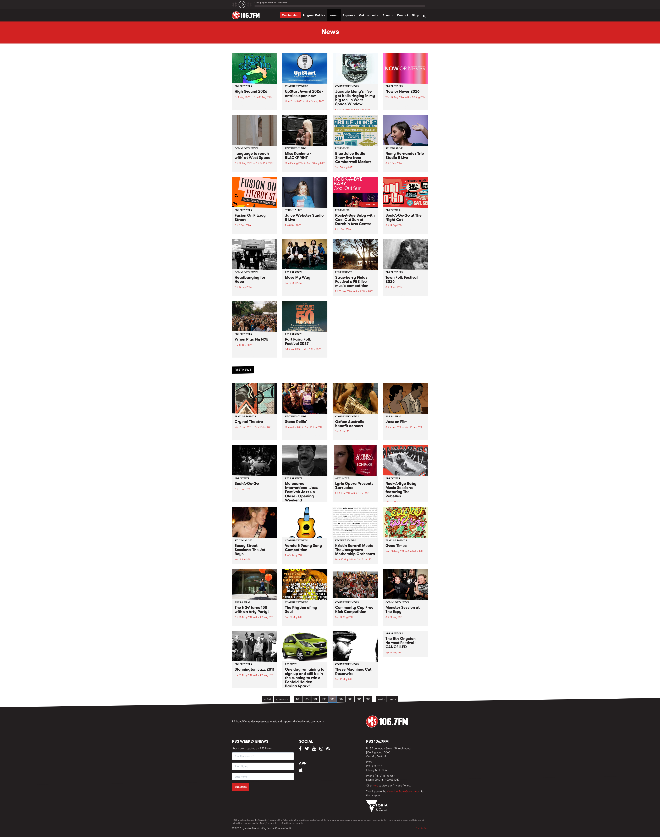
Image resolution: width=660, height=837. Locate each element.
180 (307, 699)
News (333, 15)
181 (315, 699)
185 (350, 699)
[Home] (247, 15)
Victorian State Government (403, 791)
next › (381, 699)
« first (267, 699)
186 (359, 699)
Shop (415, 15)
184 (341, 699)
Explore (348, 15)
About (387, 15)
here (375, 785)
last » (392, 699)
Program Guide (313, 15)
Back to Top (422, 828)
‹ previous (282, 699)
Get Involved (368, 15)
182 (324, 699)
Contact (402, 15)
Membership (290, 15)
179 (298, 699)
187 (368, 699)
